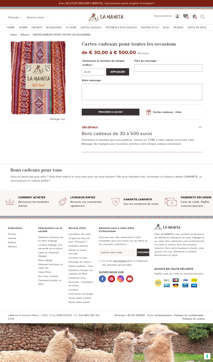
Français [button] (13, 17)
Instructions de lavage (81, 293)
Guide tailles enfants (80, 298)
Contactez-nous (77, 277)
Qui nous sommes (48, 276)
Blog (166, 27)
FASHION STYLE (150, 27)
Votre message (91, 80)
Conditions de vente (80, 234)
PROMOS (178, 27)
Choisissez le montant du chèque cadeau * (103, 63)
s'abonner (143, 252)
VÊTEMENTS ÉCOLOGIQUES (121, 27)
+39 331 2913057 (135, 315)
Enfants (12, 242)
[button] (185, 15)
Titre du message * (146, 61)
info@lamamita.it (163, 315)
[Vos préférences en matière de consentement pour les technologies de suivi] (207, 356)
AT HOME (71, 27)
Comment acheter (78, 246)
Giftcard (24, 34)
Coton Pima (44, 272)
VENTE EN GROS (197, 27)
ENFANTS (37, 27)
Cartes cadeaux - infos (167, 112)
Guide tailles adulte (79, 302)
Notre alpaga (45, 260)
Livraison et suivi (78, 257)
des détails (90, 127)
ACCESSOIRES (54, 27)
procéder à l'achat (110, 112)
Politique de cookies (194, 318)
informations (120, 261)
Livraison (74, 289)
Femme (11, 27)
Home (13, 34)
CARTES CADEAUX (91, 27)
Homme (23, 27)
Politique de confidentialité (189, 315)
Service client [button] (36, 17)
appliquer (117, 72)
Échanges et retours (80, 262)
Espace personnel (163, 16)
